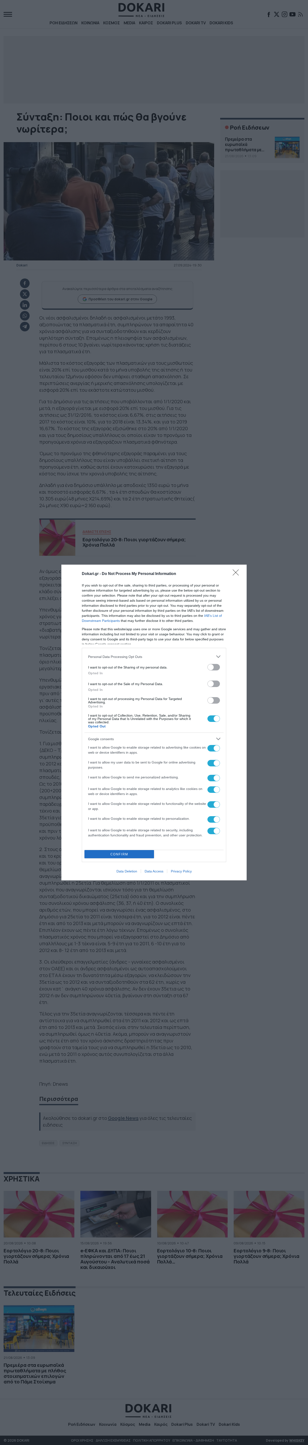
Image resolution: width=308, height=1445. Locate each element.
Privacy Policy (181, 871)
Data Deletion (126, 871)
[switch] (213, 667)
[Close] (237, 574)
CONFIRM (119, 854)
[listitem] (154, 656)
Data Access (154, 871)
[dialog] (154, 722)
